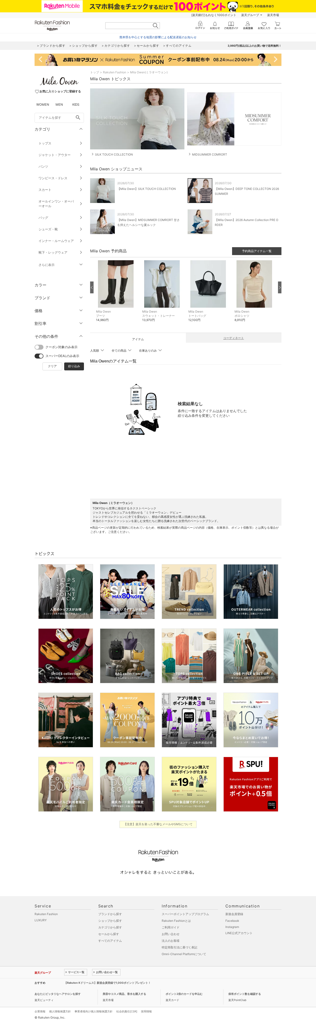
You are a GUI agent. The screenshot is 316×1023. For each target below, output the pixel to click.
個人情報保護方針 (60, 1011)
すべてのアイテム (110, 941)
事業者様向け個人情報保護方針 (94, 1011)
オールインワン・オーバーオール (56, 203)
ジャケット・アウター (55, 155)
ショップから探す (110, 921)
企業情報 (40, 1011)
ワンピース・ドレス (53, 178)
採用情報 (146, 1011)
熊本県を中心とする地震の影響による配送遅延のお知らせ (158, 37)
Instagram (232, 927)
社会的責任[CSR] (126, 1011)
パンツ (43, 166)
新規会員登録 (234, 914)
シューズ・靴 (48, 229)
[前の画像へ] (92, 287)
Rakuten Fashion (114, 72)
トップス (45, 143)
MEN (59, 104)
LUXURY (41, 920)
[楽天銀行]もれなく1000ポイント (213, 15)
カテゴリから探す (110, 927)
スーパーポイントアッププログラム (185, 914)
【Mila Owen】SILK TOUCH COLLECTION (146, 189)
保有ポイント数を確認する (244, 994)
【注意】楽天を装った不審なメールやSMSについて (158, 824)
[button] (117, 294)
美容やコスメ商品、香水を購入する (124, 994)
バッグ (43, 218)
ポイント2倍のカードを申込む (184, 994)
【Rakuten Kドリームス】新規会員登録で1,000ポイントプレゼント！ (107, 982)
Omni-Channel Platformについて (184, 954)
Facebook (232, 921)
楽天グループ (250, 15)
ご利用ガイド (170, 927)
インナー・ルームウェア (56, 241)
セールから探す (108, 934)
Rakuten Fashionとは (176, 921)
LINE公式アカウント (239, 933)
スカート (45, 190)
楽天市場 (273, 15)
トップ (94, 72)
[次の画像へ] (279, 287)
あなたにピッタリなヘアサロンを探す (58, 994)
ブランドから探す (110, 914)
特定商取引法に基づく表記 (179, 947)
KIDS (75, 104)
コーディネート (233, 338)
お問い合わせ (170, 934)
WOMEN (42, 104)
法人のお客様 (170, 941)
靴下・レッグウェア (53, 252)
